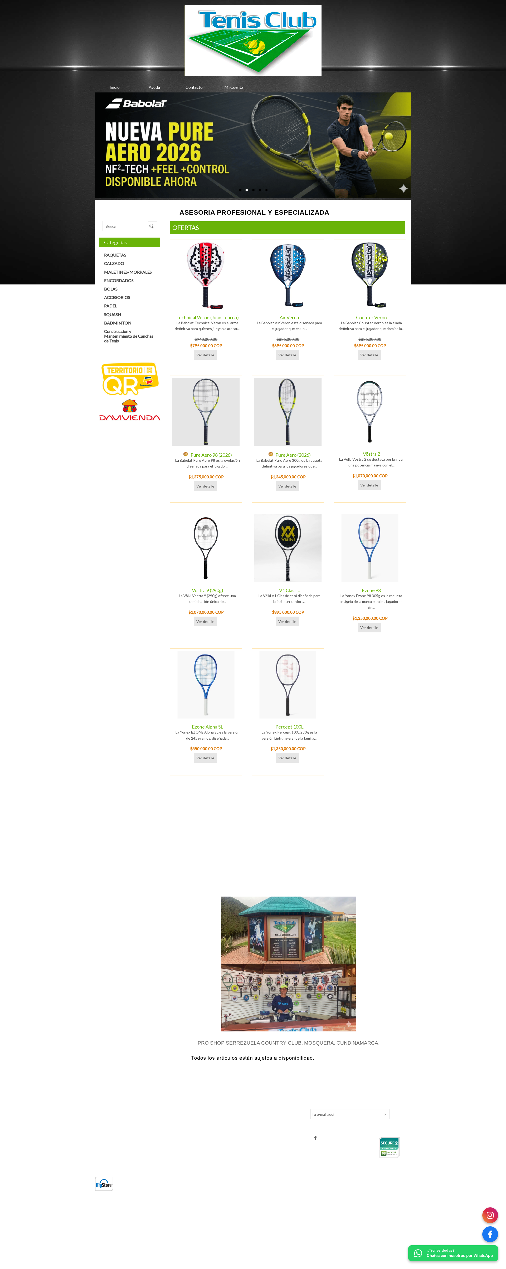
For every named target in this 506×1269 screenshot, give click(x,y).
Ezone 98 (371, 590)
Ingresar (210, 1099)
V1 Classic (289, 590)
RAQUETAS (115, 254)
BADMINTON (118, 322)
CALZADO (114, 263)
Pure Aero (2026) (293, 455)
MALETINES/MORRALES (128, 271)
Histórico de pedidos (220, 1123)
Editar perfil (212, 1107)
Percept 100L (289, 727)
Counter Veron (371, 317)
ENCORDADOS (119, 280)
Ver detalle (205, 355)
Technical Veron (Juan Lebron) (207, 317)
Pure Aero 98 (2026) (211, 455)
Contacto (194, 87)
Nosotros (102, 1099)
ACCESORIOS (117, 297)
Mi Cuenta (233, 87)
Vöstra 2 (371, 454)
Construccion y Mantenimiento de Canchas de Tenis (128, 336)
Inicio (115, 87)
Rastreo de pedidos (219, 1115)
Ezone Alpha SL (207, 727)
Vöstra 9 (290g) (207, 590)
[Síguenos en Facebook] (490, 1234)
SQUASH (112, 314)
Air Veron (289, 317)
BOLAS (111, 288)
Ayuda (154, 87)
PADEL (110, 305)
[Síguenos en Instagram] (490, 1215)
